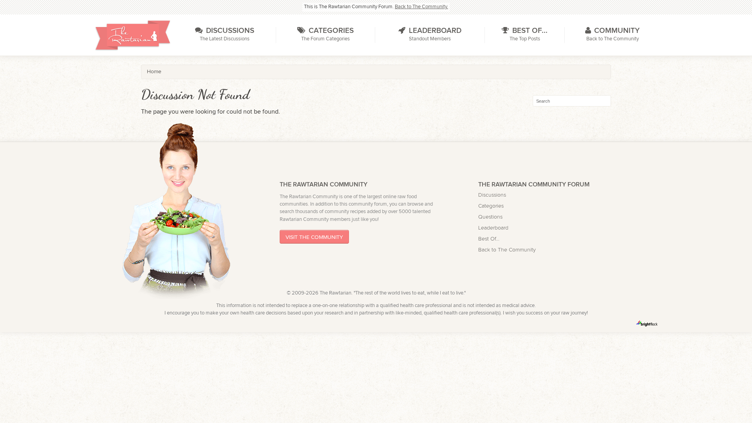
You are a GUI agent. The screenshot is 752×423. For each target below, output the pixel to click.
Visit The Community (314, 236)
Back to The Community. (421, 7)
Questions (490, 216)
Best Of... (488, 238)
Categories (491, 205)
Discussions (492, 195)
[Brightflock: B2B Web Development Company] (647, 323)
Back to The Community (507, 249)
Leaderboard (493, 227)
